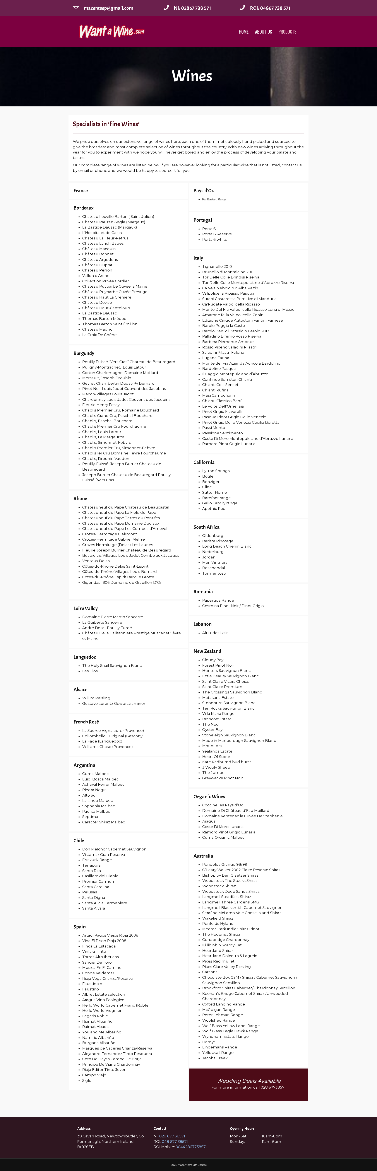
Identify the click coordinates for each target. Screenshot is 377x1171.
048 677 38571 (174, 1141)
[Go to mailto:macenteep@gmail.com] (113, 8)
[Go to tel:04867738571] (271, 8)
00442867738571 (191, 1147)
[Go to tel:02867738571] (197, 8)
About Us (263, 31)
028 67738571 (273, 1087)
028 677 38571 (172, 1136)
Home (243, 31)
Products (287, 31)
